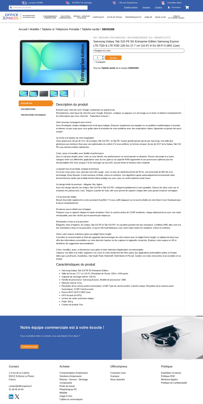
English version (131, 7)
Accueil (23, 29)
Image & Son (160, 17)
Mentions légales (169, 379)
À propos (114, 376)
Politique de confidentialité (174, 383)
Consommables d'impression (74, 373)
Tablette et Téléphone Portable (60, 29)
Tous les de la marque (116, 68)
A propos (146, 7)
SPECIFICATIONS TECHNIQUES (33, 115)
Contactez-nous (118, 373)
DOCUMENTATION (28, 109)
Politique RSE (168, 376)
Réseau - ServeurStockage (81, 17)
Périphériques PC (133, 17)
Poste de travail (114, 17)
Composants (98, 17)
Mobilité (148, 17)
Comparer (100, 62)
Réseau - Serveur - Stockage (74, 379)
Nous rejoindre (117, 379)
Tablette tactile (90, 29)
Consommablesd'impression (50, 17)
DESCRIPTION (26, 103)
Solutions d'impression (71, 376)
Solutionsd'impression (65, 17)
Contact (158, 7)
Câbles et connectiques (176, 17)
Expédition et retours (171, 373)
